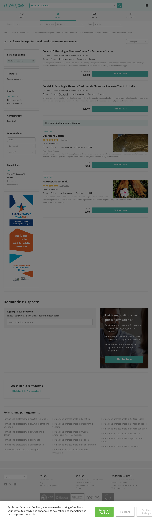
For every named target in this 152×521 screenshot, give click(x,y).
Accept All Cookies (104, 512)
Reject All (125, 511)
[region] (76, 511)
